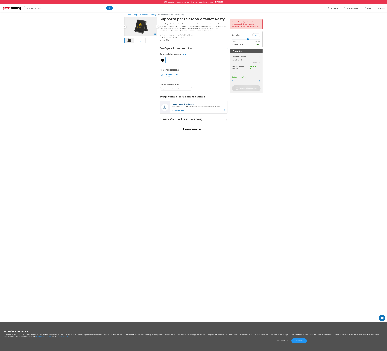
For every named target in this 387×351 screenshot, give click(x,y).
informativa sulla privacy (44, 336)
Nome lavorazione (169, 84)
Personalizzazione (169, 70)
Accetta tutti (299, 340)
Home (129, 15)
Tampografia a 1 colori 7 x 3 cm (172, 75)
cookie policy (63, 336)
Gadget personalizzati (140, 15)
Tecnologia (153, 15)
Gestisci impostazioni (282, 340)
